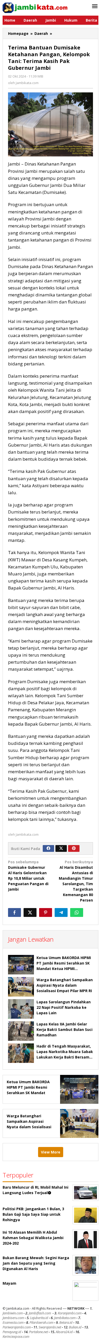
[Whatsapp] (76, 912)
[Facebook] (48, 848)
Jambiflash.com (40, 1313)
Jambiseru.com (13, 1317)
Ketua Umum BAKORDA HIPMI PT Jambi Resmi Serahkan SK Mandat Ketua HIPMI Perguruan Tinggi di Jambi (28, 1092)
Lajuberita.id (39, 1317)
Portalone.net (38, 1331)
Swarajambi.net (50, 1327)
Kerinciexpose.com (16, 1336)
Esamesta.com (13, 1322)
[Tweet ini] (30, 912)
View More (50, 1152)
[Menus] (94, 6)
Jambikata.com (65, 1317)
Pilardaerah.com (41, 1322)
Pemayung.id (12, 1331)
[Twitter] (61, 848)
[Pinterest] (74, 848)
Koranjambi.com (70, 1313)
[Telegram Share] (61, 912)
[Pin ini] (45, 912)
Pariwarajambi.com (17, 1327)
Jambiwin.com (13, 1313)
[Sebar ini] (14, 912)
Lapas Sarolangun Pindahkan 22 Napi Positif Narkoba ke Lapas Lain (64, 1007)
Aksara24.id (64, 1331)
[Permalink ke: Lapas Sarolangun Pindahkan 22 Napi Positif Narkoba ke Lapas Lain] (21, 1009)
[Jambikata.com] (35, 7)
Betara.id (66, 1322)
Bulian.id (75, 1327)
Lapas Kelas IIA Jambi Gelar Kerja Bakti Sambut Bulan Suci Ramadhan (64, 1029)
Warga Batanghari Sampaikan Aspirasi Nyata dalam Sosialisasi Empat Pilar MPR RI (65, 985)
